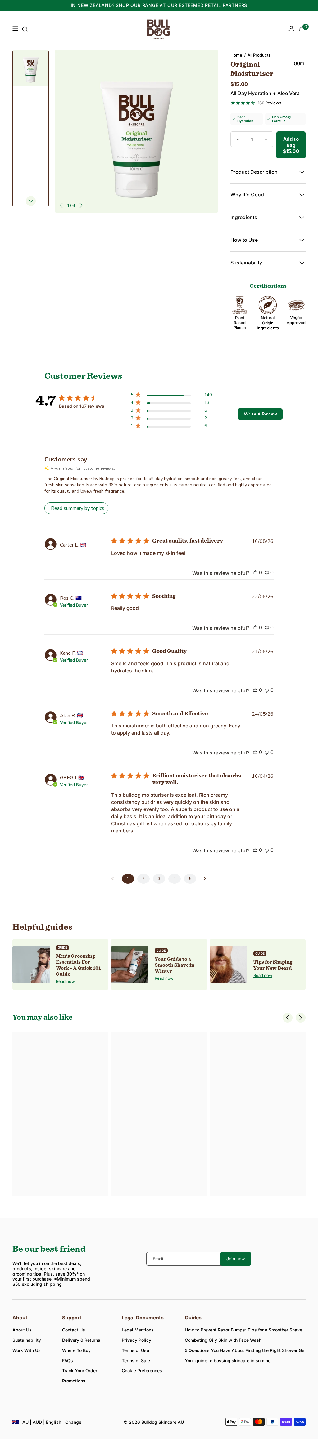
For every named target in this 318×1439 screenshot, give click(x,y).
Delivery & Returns (81, 1340)
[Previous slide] (61, 205)
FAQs (67, 1360)
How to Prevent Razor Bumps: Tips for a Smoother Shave (243, 1329)
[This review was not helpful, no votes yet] (267, 572)
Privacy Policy (136, 1340)
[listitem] (60, 964)
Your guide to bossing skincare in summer (228, 1360)
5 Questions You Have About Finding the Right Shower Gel (245, 1350)
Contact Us (73, 1329)
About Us (22, 1329)
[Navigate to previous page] (113, 879)
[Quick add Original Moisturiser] (102, 1122)
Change (73, 1422)
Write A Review (260, 414)
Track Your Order (79, 1370)
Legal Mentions (138, 1329)
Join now (235, 1258)
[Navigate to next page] (205, 879)
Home (236, 55)
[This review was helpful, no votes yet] (255, 572)
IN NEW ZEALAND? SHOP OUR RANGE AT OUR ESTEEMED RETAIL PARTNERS (159, 5)
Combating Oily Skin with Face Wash (223, 1340)
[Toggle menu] (14, 29)
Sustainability (26, 1340)
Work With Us (26, 1350)
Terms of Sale (136, 1360)
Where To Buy (76, 1350)
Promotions (73, 1380)
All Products (259, 55)
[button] (288, 1018)
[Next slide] (81, 205)
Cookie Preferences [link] (142, 1370)
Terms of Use (135, 1350)
